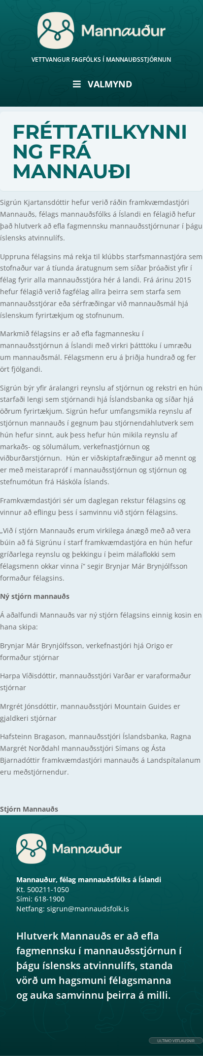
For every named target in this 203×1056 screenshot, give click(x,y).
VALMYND (110, 84)
